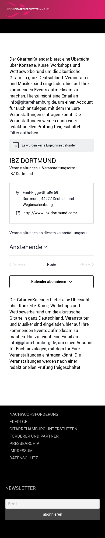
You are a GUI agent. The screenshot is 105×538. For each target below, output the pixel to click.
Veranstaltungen (23, 167)
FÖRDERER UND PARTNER (34, 436)
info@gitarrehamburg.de (32, 102)
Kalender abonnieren (48, 281)
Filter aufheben (23, 133)
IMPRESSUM (21, 451)
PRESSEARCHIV (24, 443)
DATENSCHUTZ (23, 458)
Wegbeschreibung (38, 204)
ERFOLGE (18, 422)
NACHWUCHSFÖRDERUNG (33, 414)
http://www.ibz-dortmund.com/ (50, 212)
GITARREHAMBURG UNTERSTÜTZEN (43, 429)
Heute (51, 264)
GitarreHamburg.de (19, 527)
